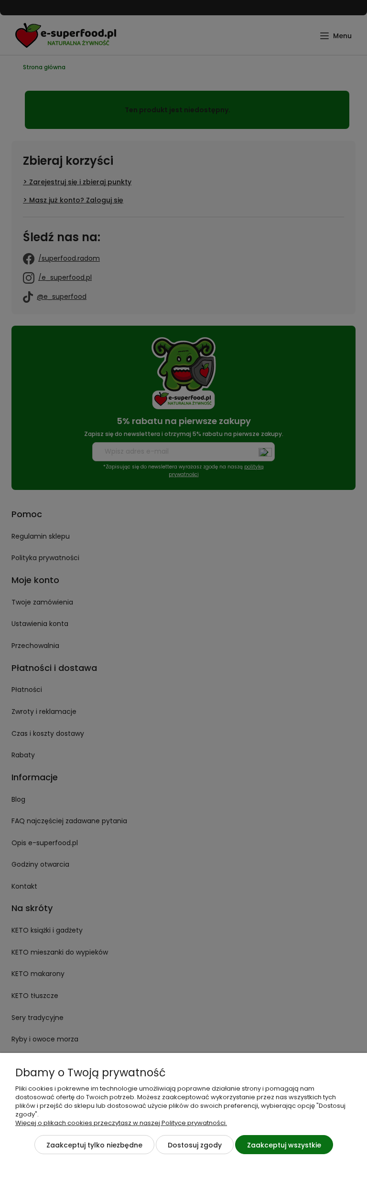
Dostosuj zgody (195, 1145)
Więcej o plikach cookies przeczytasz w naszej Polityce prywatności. (121, 1122)
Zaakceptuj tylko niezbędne (94, 1145)
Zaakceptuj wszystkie (284, 1145)
